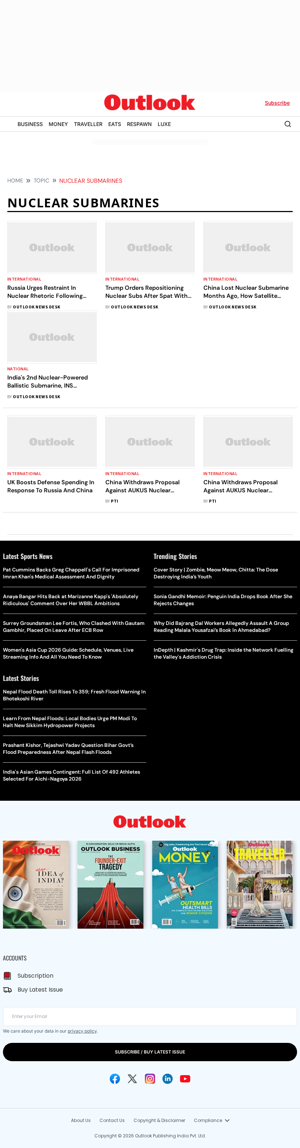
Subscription (35, 975)
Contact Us (112, 1120)
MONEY (58, 124)
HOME (15, 180)
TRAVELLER (88, 124)
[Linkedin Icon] (167, 1079)
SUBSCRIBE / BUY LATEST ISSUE (150, 1052)
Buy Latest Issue (40, 989)
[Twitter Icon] (132, 1079)
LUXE (164, 124)
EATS (114, 124)
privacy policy (82, 1031)
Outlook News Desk (36, 307)
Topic (41, 180)
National (18, 369)
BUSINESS (30, 124)
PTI (114, 501)
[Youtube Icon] (185, 1079)
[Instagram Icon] (150, 1079)
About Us (81, 1120)
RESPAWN (139, 124)
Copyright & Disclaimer (159, 1120)
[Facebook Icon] (115, 1079)
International (24, 279)
